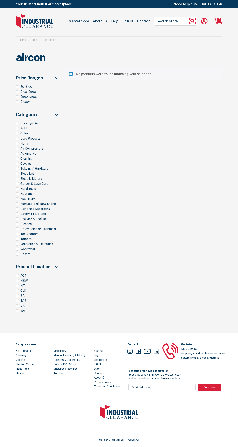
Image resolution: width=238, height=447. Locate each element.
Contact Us (101, 373)
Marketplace (79, 21)
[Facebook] (138, 352)
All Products (23, 350)
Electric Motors (25, 364)
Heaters (21, 373)
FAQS (115, 21)
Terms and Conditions (107, 386)
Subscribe (210, 387)
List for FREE (102, 359)
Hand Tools (23, 368)
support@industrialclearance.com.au (203, 353)
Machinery (60, 350)
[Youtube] (147, 351)
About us (100, 21)
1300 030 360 (210, 4)
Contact (143, 21)
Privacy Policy (102, 382)
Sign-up (98, 350)
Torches (58, 373)
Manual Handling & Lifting (69, 355)
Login (97, 355)
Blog (34, 39)
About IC (99, 377)
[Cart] (217, 21)
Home (22, 39)
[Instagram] (130, 352)
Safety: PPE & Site (65, 364)
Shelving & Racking (65, 368)
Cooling (20, 359)
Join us (128, 21)
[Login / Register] (204, 21)
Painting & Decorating (67, 359)
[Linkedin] (156, 352)
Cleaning (21, 355)
